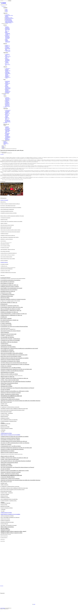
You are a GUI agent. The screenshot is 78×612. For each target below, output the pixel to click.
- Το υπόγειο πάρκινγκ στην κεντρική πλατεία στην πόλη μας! (13, 362)
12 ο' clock (2, 431)
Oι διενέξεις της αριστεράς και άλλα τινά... (10, 305)
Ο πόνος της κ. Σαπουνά (6, 366)
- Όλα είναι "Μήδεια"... (5, 528)
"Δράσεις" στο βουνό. (3, 223)
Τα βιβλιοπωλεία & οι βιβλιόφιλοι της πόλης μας (11, 315)
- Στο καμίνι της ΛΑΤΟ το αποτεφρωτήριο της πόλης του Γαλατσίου (14, 364)
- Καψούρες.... (3, 422)
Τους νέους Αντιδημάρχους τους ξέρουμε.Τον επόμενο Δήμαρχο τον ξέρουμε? (17, 387)
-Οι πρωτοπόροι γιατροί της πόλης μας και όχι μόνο (11, 307)
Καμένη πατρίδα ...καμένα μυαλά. (5, 228)
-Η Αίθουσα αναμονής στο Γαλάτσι (6, 433)
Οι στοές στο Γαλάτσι (5, 389)
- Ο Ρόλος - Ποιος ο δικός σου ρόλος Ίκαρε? (9, 379)
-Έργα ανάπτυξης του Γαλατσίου (7, 281)
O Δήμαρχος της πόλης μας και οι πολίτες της (8, 235)
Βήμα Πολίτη (5, 122)
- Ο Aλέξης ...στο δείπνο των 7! (7, 335)
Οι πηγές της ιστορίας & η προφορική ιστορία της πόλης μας (10, 203)
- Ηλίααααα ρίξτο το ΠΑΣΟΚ (6, 386)
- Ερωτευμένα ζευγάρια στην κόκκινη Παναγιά (10, 330)
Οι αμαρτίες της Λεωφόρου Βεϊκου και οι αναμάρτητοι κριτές (14, 354)
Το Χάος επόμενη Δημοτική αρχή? (6, 411)
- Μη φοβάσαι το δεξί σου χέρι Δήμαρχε (9, 342)
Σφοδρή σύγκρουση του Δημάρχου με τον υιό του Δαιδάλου (10, 434)
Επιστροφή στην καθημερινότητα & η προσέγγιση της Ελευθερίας (10, 207)
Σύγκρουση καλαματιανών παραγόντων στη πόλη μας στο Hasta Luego (16, 369)
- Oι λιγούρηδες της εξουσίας (4, 264)
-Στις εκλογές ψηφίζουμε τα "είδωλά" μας (9, 320)
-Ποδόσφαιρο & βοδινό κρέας (6, 296)
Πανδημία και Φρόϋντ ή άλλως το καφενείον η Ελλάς (11, 532)
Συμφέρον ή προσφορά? (4, 200)
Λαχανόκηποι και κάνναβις (5, 426)
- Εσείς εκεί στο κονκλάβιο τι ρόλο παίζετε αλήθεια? (11, 353)
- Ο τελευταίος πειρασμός (5, 345)
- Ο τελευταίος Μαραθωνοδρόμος (7, 397)
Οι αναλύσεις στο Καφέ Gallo (5, 423)
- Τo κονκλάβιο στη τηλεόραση (7, 350)
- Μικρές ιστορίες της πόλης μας (7, 376)
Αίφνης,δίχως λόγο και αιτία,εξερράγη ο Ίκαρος (10, 356)
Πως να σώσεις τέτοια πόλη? (5, 251)
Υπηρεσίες (5, 141)
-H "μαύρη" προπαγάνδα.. (5, 323)
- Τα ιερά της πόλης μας (4, 523)
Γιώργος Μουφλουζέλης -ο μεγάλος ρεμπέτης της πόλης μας (14, 313)
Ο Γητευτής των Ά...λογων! (4, 247)
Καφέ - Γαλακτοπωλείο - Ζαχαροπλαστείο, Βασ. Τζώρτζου (9, 237)
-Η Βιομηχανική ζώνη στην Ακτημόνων (8, 289)
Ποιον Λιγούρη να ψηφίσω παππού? (6, 256)
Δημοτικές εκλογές (6, 143)
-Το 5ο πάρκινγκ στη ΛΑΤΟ (6, 324)
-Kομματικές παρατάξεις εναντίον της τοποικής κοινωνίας (13, 299)
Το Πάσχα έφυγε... (5, 343)
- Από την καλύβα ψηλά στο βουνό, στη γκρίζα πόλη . (9, 419)
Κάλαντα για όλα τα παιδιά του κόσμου (9, 374)
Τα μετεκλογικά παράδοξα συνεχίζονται (7, 211)
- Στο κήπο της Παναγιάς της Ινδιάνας (6, 428)
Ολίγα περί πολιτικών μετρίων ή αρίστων (7, 225)
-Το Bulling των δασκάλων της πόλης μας (9, 312)
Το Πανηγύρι (3, 430)
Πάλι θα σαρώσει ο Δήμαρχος (5, 328)
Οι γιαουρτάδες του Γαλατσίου (7, 337)
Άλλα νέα (6, 11)
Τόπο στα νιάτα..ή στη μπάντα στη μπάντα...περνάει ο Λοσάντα (10, 229)
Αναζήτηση (9, 0)
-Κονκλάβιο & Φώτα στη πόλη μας (7, 291)
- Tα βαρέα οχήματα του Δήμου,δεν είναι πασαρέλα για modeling (14, 358)
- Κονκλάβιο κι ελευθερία (5, 384)
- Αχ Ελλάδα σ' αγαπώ (3, 403)
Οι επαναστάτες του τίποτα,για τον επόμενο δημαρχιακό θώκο (14, 326)
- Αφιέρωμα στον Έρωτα (5, 529)
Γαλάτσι (6, 9)
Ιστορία (5, 144)
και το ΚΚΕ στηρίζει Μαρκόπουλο (5, 277)
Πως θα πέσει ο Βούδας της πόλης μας (9, 302)
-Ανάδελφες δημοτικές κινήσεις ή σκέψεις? (9, 286)
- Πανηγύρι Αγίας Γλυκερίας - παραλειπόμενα (10, 338)
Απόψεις (5, 94)
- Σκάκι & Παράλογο (4, 332)
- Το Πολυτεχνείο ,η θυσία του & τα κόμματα (10, 399)
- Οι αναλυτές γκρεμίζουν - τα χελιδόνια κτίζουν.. (8, 421)
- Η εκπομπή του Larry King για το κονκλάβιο (10, 340)
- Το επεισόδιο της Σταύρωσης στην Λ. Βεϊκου (10, 361)
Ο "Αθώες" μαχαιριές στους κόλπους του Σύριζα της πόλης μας (14, 378)
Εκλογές (6, 10)
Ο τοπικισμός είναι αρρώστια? (5, 217)
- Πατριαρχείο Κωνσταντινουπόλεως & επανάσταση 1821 (7, 267)
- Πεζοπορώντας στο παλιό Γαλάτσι (8, 346)
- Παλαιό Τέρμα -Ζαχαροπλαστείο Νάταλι (9, 383)
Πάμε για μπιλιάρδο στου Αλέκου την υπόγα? (10, 308)
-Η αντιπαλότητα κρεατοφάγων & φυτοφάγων (10, 280)
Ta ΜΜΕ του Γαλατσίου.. (4, 405)
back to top (1, 585)
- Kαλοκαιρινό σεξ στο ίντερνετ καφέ (8, 334)
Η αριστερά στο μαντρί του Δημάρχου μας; (7, 268)
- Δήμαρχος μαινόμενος (4, 416)
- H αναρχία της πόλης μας (4, 262)
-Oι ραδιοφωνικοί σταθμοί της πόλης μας (9, 285)
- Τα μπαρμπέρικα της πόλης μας (7, 351)
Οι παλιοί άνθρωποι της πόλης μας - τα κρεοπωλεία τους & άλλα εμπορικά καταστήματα (13, 278)
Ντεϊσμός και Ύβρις (4, 425)
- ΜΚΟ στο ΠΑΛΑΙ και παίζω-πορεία (6, 402)
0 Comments (2, 154)
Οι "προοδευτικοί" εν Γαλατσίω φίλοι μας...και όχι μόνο (10, 486)
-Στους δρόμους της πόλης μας (7, 283)
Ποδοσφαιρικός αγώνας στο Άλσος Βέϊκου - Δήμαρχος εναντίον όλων (12, 375)
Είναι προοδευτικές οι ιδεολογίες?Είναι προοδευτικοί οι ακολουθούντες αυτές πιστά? (19, 348)
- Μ (0, 275)
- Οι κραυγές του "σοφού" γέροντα (5, 270)
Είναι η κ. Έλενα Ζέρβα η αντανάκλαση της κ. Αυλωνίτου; (10, 517)
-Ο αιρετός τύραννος (4, 321)
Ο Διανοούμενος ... (2, 539)
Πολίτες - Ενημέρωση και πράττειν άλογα (10, 394)
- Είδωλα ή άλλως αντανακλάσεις (7, 526)
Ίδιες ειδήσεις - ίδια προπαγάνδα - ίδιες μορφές (9, 525)
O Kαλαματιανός (3, 304)
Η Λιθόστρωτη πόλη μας (4, 233)
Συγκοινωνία (5, 142)
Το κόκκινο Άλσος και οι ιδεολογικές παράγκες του (9, 253)
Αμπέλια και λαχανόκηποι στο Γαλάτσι (7, 515)
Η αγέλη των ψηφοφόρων (4, 260)
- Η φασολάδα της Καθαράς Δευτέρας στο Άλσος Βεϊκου (8, 272)
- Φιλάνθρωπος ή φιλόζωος (4, 418)
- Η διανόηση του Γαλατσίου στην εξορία (7, 522)
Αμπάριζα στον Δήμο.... (4, 219)
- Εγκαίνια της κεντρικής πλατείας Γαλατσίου (10, 359)
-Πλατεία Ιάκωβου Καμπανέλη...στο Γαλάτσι (5, 534)
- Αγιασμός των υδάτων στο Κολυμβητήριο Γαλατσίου (12, 370)
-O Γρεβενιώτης (3, 316)
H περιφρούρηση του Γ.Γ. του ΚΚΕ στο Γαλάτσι (11, 367)
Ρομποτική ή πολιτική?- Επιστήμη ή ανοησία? (11, 392)
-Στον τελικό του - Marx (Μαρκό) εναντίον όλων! (7, 205)
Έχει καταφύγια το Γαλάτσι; (4, 243)
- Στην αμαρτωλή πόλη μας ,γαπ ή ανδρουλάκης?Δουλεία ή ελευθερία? (15, 381)
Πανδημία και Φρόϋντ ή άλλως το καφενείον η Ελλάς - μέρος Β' (13, 531)
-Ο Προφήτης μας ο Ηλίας (5, 293)
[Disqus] (39, 552)
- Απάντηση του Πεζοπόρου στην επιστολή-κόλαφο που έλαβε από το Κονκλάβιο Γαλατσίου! (20, 400)
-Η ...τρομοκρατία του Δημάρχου (7, 294)
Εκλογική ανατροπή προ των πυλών (6, 226)
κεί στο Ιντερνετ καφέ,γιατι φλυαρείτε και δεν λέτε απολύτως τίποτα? (12, 410)
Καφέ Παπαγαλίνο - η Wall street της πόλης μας (11, 310)
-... (0, 430)
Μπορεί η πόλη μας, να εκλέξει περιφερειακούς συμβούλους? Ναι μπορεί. (12, 215)
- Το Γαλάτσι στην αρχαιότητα (5, 520)
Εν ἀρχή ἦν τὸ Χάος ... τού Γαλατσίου (7, 413)
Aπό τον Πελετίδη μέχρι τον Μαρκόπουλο (7, 209)
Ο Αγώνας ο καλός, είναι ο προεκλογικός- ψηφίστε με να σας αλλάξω (11, 221)
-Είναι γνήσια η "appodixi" (6, 318)
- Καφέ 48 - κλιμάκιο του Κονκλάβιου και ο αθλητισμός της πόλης (14, 391)
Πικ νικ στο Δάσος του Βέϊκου (5, 245)
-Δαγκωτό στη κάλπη (4, 297)
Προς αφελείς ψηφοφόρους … (4, 537)
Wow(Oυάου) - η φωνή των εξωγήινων (7, 239)
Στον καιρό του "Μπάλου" (5, 414)
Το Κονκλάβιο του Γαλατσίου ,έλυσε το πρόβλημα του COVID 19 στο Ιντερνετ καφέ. (14, 408)
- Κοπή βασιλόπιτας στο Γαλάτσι (7, 372)
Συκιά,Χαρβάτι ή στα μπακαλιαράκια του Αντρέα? (11, 288)
